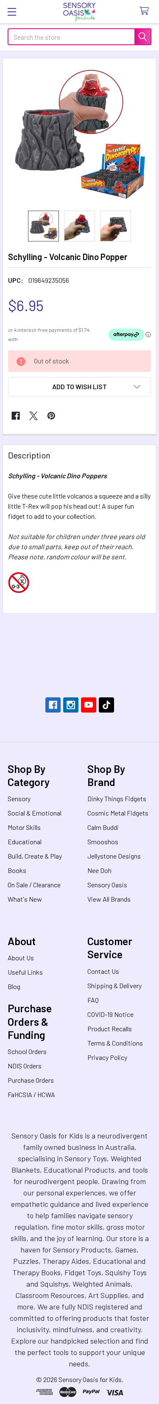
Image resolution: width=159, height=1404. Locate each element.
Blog (14, 986)
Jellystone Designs (114, 856)
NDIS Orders (25, 1066)
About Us (21, 958)
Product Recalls (109, 1029)
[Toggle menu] (11, 11)
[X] (33, 415)
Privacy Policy (107, 1057)
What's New (25, 899)
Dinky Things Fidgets (116, 798)
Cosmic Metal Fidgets (117, 813)
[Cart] (146, 11)
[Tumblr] (106, 705)
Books (17, 870)
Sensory (19, 798)
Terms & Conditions (115, 1043)
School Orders (27, 1051)
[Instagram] (70, 705)
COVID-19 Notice (110, 1014)
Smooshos (102, 842)
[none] (79, 134)
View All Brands (109, 899)
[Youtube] (88, 705)
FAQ (93, 1000)
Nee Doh (99, 870)
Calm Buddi (103, 827)
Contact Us (103, 971)
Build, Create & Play (35, 856)
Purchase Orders (31, 1080)
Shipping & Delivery (114, 985)
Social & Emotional (34, 813)
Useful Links (25, 972)
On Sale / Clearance (34, 885)
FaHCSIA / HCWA (31, 1094)
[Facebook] (15, 415)
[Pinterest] (51, 415)
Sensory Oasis (107, 885)
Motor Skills (24, 827)
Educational (25, 842)
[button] (79, 386)
